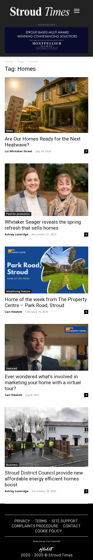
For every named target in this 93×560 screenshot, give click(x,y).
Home (9, 62)
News (9, 130)
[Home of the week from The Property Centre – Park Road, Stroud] (46, 270)
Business (12, 464)
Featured (11, 368)
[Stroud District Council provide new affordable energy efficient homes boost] (46, 437)
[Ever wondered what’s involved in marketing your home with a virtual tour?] (46, 347)
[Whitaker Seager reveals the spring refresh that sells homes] (46, 189)
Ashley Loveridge (16, 234)
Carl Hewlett (13, 311)
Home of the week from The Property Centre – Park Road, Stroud (46, 302)
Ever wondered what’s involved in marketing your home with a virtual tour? (43, 382)
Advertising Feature (18, 291)
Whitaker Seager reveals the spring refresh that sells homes (43, 225)
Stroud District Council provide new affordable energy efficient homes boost (44, 479)
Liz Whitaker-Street (18, 151)
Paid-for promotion (18, 214)
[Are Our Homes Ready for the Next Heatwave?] (46, 105)
